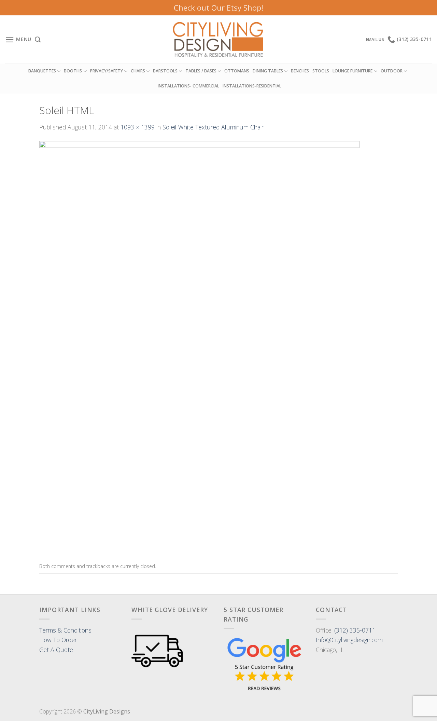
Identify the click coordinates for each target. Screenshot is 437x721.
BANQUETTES (42, 71)
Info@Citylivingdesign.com (349, 640)
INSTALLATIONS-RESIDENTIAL (252, 86)
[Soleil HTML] (199, 345)
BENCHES (300, 71)
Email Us (375, 39)
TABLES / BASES (200, 71)
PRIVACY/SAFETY (106, 71)
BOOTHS (73, 71)
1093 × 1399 (138, 127)
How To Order (58, 640)
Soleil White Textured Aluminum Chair (213, 127)
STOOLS (320, 71)
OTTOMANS (236, 71)
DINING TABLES (268, 71)
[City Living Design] (219, 39)
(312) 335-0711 (355, 630)
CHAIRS (138, 71)
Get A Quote (56, 650)
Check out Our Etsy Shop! (218, 7)
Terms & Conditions (65, 630)
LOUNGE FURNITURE (352, 71)
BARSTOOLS (165, 71)
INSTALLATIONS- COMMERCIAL (188, 86)
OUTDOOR (392, 71)
